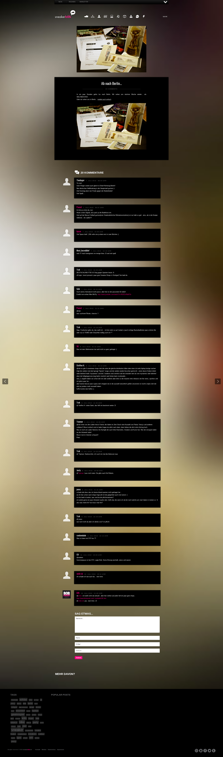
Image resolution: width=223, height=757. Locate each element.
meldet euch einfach (104, 99)
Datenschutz (52, 749)
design (32, 707)
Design (124, 19)
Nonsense (144, 19)
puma (41, 722)
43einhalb (14, 700)
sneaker (17, 730)
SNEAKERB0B (65, 14)
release (13, 726)
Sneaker (86, 19)
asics (19, 703)
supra (13, 738)
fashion (35, 711)
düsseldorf (20, 711)
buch (36, 703)
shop (29, 726)
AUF (165, 2)
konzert (18, 718)
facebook (205, 750)
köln (24, 718)
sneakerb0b (29, 730)
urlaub (25, 738)
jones (80, 596)
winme (37, 738)
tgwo (19, 737)
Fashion (92, 19)
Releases (72, 1)
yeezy (13, 741)
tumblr (213, 750)
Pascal (79, 207)
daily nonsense (23, 707)
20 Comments (111, 89)
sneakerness (22, 734)
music (31, 718)
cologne (14, 707)
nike (22, 722)
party (35, 722)
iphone (28, 714)
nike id (29, 722)
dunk (12, 711)
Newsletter (84, 1)
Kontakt (37, 749)
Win (105, 19)
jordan (34, 715)
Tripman (81, 473)
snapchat (201, 750)
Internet (112, 19)
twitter (209, 750)
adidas (23, 699)
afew (30, 700)
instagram (196, 750)
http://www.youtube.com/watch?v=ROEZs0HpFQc (114, 294)
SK (78, 346)
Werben (44, 749)
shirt (24, 726)
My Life (99, 19)
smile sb (80, 573)
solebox (41, 734)
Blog (60, 1)
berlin (30, 703)
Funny (137, 19)
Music (118, 19)
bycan (79, 231)
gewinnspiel (17, 714)
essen (28, 711)
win (31, 737)
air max (36, 700)
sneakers (32, 734)
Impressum (60, 749)
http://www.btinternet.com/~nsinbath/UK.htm (91, 598)
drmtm (38, 707)
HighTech (131, 19)
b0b (78, 592)
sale (18, 726)
